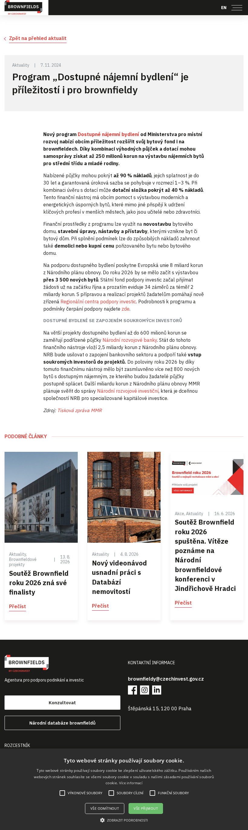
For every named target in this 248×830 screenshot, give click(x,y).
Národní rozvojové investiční (127, 391)
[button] (124, 820)
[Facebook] (132, 690)
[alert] (124, 789)
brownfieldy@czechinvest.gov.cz (166, 679)
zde (125, 309)
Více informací (130, 783)
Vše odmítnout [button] (104, 808)
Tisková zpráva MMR (79, 410)
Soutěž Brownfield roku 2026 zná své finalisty (39, 582)
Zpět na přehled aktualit (38, 38)
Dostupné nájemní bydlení (108, 134)
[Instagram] (144, 690)
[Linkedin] (156, 690)
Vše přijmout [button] (146, 808)
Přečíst (17, 606)
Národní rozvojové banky (130, 340)
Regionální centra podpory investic (98, 301)
